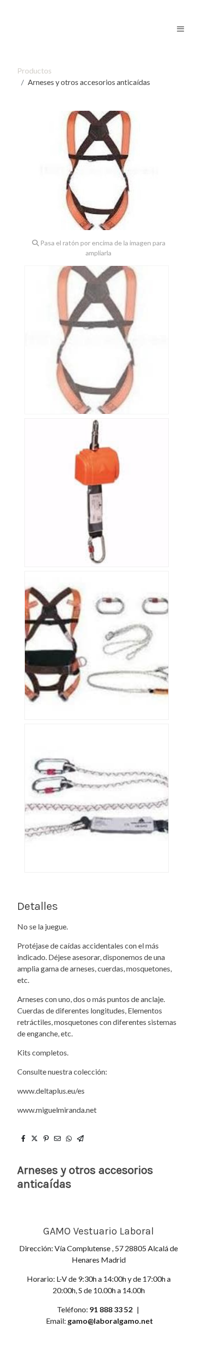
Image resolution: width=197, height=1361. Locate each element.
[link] (38, 29)
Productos (34, 70)
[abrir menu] (180, 28)
